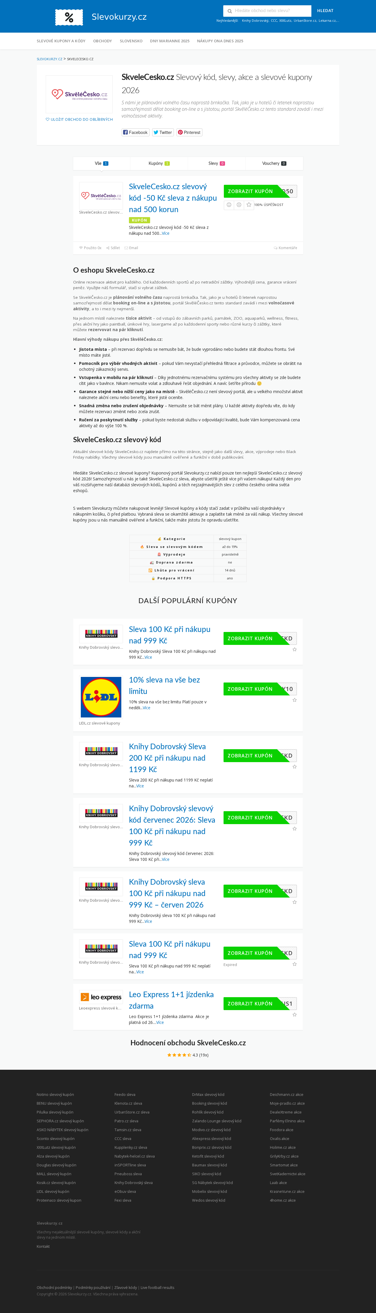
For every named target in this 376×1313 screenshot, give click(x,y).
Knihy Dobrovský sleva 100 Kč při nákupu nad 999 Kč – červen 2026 (167, 893)
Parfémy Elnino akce (287, 1121)
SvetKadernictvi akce (288, 1173)
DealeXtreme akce (286, 1112)
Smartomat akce (284, 1165)
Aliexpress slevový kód (211, 1138)
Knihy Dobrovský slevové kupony (101, 647)
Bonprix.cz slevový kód (211, 1147)
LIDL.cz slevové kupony (99, 723)
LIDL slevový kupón (53, 1191)
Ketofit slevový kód (208, 1156)
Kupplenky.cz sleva (131, 1147)
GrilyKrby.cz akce (284, 1156)
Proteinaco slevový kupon (59, 1200)
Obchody (102, 40)
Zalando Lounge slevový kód (216, 1121)
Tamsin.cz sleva (128, 1129)
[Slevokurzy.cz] (95, 17)
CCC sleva (123, 1138)
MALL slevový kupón (54, 1173)
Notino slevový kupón (55, 1094)
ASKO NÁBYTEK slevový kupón (62, 1129)
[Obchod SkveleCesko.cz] (79, 94)
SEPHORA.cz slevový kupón (60, 1121)
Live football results (157, 1287)
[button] (135, 132)
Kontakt (43, 1246)
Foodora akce (281, 1129)
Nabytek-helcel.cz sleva (135, 1156)
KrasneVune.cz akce (287, 1191)
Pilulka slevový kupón (55, 1112)
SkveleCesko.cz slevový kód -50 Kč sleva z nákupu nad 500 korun (173, 198)
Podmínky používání (93, 1287)
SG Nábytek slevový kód (212, 1182)
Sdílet (115, 247)
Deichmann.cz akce (286, 1094)
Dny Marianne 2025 (169, 40)
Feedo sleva (125, 1094)
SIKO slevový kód (206, 1173)
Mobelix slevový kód (209, 1191)
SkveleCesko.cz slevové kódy (101, 212)
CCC (274, 20)
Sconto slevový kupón (56, 1138)
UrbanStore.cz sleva (132, 1112)
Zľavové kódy (125, 1287)
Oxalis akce (279, 1138)
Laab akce (278, 1182)
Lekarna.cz (327, 20)
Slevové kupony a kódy (61, 40)
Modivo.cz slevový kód (211, 1129)
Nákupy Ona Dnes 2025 (220, 40)
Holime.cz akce (283, 1147)
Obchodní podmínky (54, 1287)
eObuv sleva (125, 1191)
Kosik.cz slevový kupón (56, 1182)
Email (133, 247)
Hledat (325, 11)
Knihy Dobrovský (255, 20)
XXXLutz (285, 20)
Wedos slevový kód (208, 1200)
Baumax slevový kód (209, 1165)
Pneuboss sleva (128, 1173)
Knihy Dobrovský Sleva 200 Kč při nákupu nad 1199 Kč (167, 758)
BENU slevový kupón (54, 1103)
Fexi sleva (123, 1200)
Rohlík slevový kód (208, 1112)
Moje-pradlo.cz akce (287, 1103)
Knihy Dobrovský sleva (134, 1182)
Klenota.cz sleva (128, 1103)
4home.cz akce (283, 1200)
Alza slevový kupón (53, 1156)
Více (165, 233)
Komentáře (287, 247)
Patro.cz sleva (126, 1121)
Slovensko (131, 40)
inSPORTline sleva (130, 1165)
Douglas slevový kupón (56, 1165)
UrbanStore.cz (305, 20)
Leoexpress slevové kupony (101, 1008)
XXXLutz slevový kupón (56, 1147)
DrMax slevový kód (208, 1094)
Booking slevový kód (209, 1103)
